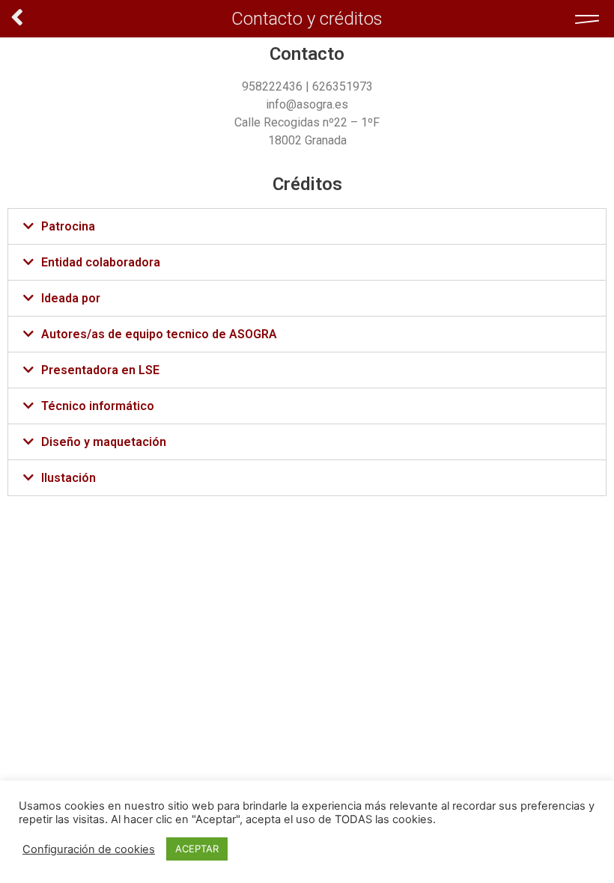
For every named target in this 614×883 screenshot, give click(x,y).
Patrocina (68, 226)
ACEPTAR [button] (197, 849)
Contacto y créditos (307, 18)
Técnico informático (97, 406)
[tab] (307, 226)
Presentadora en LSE (100, 370)
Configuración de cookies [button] (88, 849)
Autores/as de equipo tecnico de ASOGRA (159, 334)
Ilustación (68, 478)
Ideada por (70, 298)
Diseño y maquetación (103, 442)
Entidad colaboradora (100, 262)
